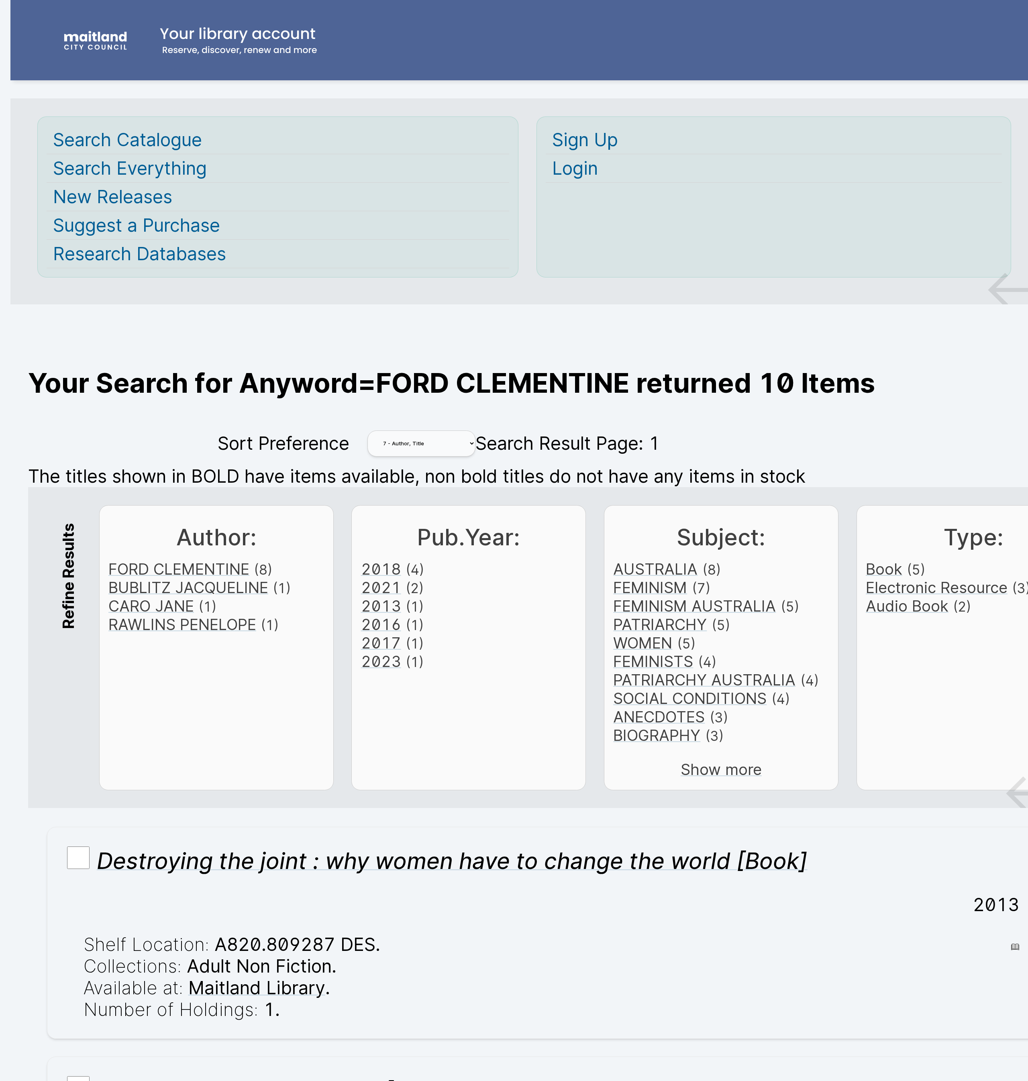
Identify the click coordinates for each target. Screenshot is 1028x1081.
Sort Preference (283, 443)
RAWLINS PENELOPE (182, 624)
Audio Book (907, 606)
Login (575, 168)
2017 (381, 643)
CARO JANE (151, 606)
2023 (381, 661)
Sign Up (585, 140)
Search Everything (130, 168)
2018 (381, 569)
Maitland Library (256, 988)
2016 (381, 624)
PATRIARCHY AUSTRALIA (704, 680)
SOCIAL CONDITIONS (690, 698)
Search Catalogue (127, 140)
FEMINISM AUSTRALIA (694, 606)
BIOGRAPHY (656, 735)
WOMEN (642, 643)
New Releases (112, 197)
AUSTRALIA (655, 569)
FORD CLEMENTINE (178, 569)
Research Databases (139, 254)
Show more (721, 769)
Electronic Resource (937, 587)
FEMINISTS (653, 661)
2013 (381, 606)
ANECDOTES (659, 717)
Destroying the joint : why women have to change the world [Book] (452, 861)
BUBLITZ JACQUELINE (188, 587)
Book (884, 569)
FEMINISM (650, 587)
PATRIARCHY (660, 624)
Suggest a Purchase (136, 225)
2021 (381, 587)
